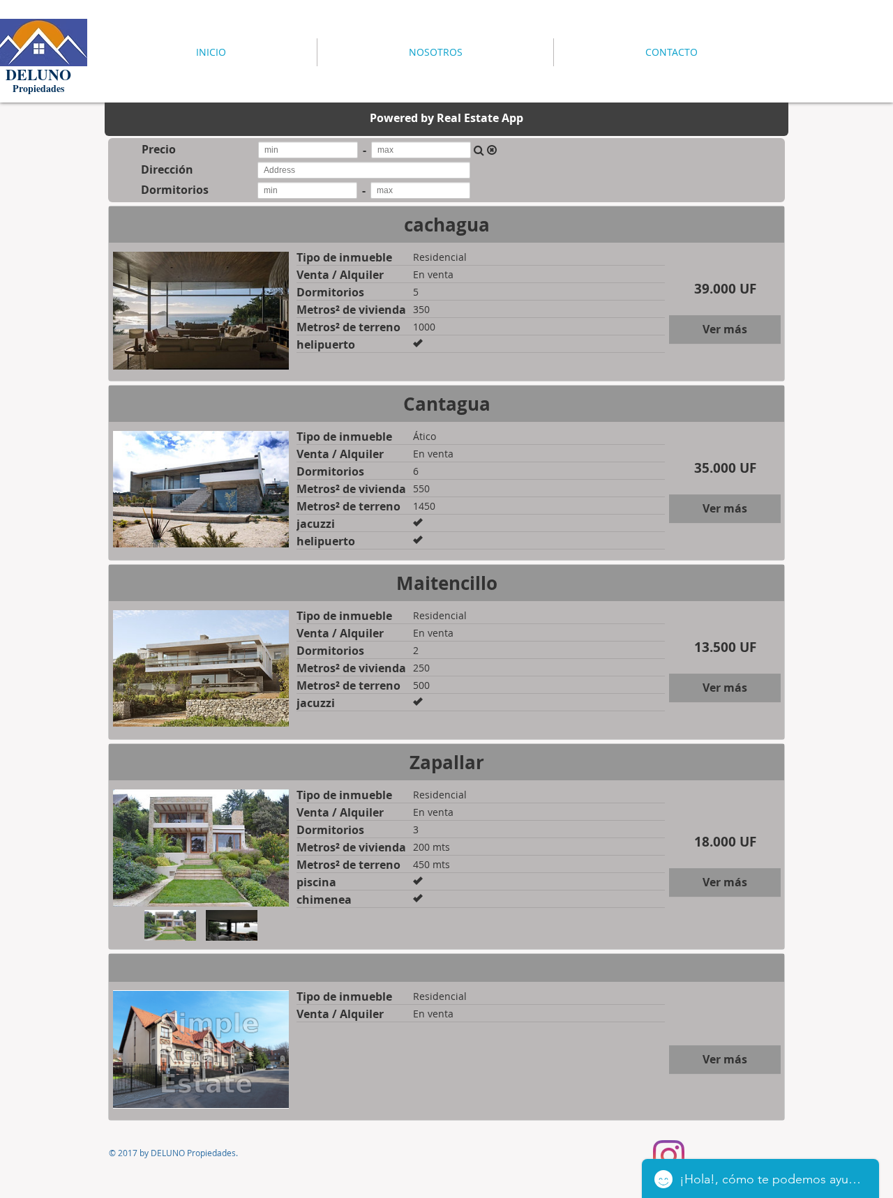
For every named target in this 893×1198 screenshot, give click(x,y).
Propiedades (38, 88)
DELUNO (38, 74)
